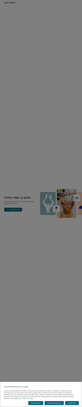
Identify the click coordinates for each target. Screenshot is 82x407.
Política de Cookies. (27, 398)
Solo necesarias (35, 403)
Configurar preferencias (54, 403)
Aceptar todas (72, 403)
